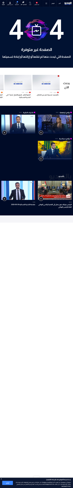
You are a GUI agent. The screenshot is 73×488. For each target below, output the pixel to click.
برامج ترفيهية (65, 112)
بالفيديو (61, 176)
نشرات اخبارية (28, 112)
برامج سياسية (64, 139)
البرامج (53, 3)
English (3, 4)
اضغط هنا (64, 486)
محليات (55, 92)
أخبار (60, 3)
